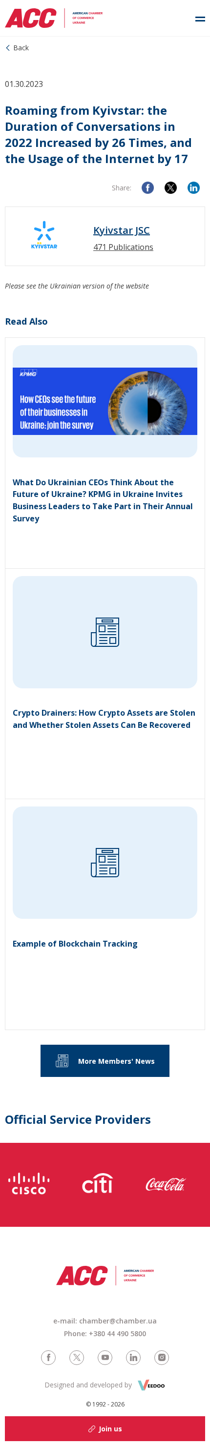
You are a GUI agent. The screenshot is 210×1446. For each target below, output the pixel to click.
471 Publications (123, 247)
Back (21, 47)
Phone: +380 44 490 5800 (105, 1333)
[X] (171, 188)
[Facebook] (148, 188)
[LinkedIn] (194, 188)
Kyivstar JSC (121, 230)
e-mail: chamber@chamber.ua (105, 1320)
